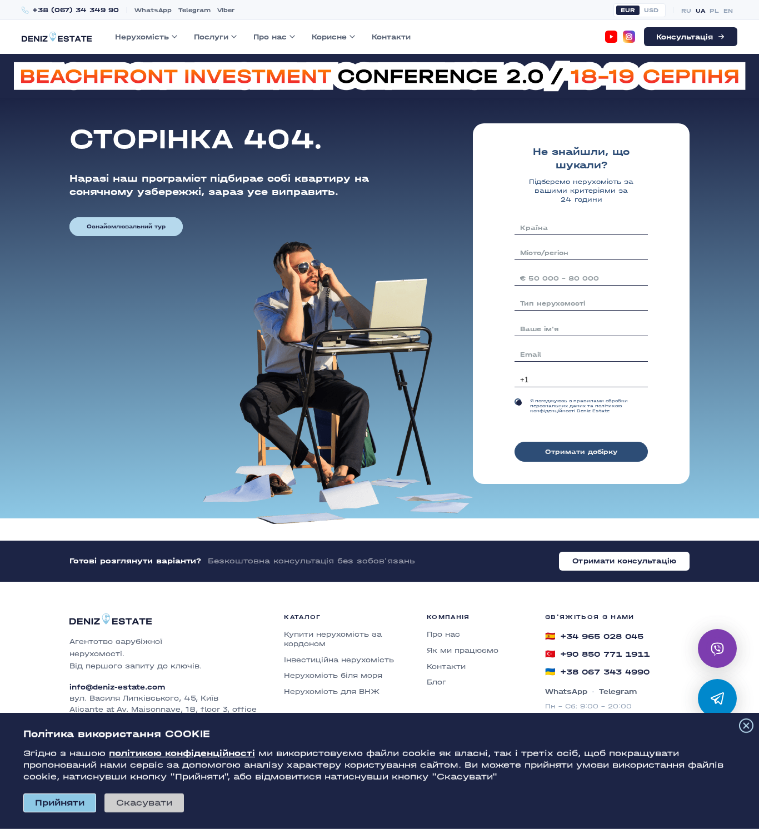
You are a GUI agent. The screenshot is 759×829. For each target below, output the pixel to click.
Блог (436, 682)
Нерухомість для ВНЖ (331, 691)
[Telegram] (717, 698)
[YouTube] (611, 37)
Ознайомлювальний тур (126, 226)
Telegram (194, 10)
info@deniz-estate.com (117, 687)
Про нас (270, 37)
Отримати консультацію (624, 561)
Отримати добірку (581, 452)
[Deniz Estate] (57, 36)
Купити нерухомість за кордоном (333, 639)
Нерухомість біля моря (333, 675)
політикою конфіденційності (182, 753)
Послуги (211, 37)
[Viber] (717, 648)
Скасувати (144, 802)
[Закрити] (746, 725)
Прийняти (59, 802)
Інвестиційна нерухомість (339, 660)
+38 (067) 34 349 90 (75, 10)
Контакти (391, 37)
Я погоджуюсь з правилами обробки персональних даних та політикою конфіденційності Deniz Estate (579, 405)
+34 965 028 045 (594, 636)
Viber (225, 10)
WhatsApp (153, 10)
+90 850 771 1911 (597, 654)
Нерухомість (142, 37)
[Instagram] (629, 37)
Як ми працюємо (462, 650)
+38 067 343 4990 (597, 672)
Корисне (329, 37)
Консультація (684, 37)
